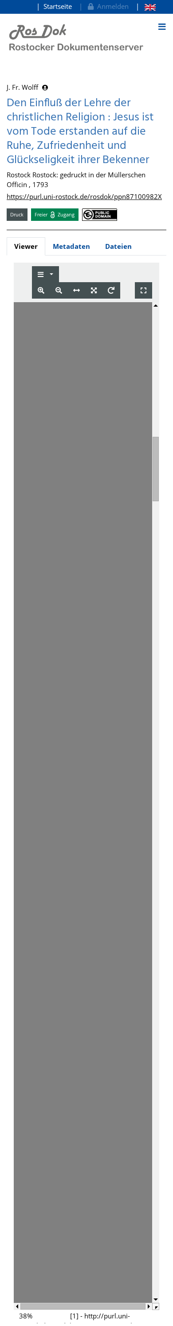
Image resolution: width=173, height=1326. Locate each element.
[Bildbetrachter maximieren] (143, 290)
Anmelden (111, 6)
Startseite (57, 6)
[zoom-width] (76, 290)
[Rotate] (111, 290)
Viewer (26, 246)
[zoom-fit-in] (93, 290)
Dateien (118, 246)
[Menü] (162, 26)
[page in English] (145, 6)
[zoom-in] (41, 290)
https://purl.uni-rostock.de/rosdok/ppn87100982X (84, 196)
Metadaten (71, 246)
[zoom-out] (59, 290)
